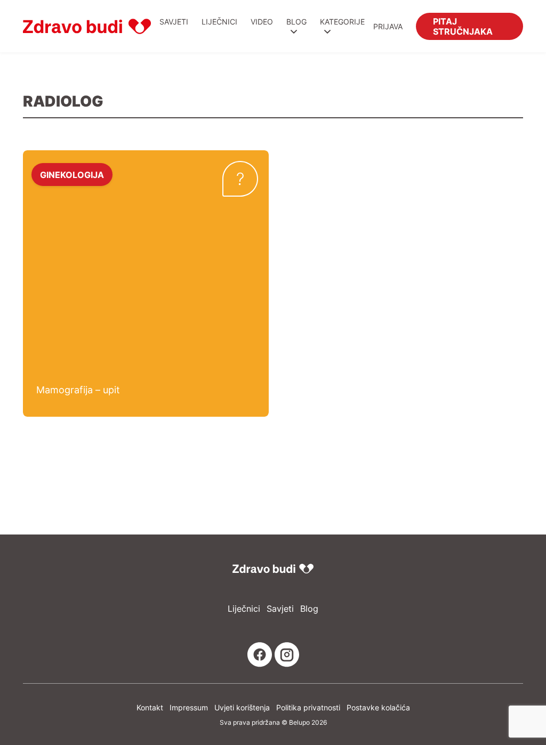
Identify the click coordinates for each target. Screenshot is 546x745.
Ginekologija (72, 174)
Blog (296, 22)
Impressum (189, 707)
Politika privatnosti (308, 707)
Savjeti (173, 22)
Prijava (388, 26)
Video (262, 22)
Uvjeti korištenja (242, 707)
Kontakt (149, 707)
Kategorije (342, 22)
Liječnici (219, 22)
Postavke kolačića (378, 707)
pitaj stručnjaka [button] (463, 25)
